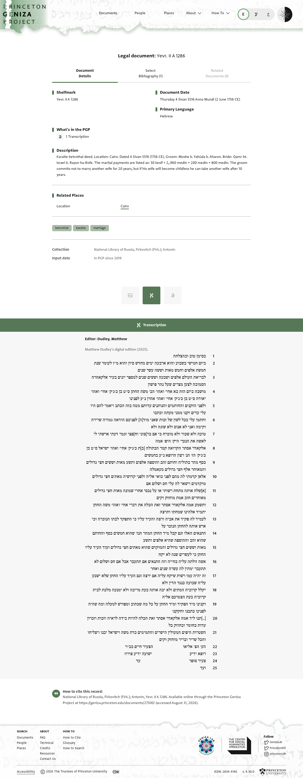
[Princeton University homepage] (273, 772)
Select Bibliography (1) (151, 73)
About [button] (191, 13)
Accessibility (26, 772)
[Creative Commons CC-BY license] (116, 772)
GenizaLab (276, 742)
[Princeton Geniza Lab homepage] (210, 745)
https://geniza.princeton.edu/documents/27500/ (117, 703)
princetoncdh (278, 754)
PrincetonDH (278, 748)
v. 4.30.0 (248, 772)
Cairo (125, 206)
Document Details (85, 73)
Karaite (81, 228)
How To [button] (218, 13)
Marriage (99, 228)
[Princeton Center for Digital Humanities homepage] (242, 745)
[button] (26, 16)
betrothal (62, 228)
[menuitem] (104, 15)
